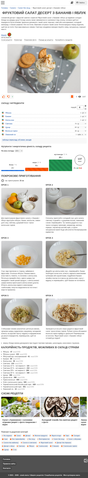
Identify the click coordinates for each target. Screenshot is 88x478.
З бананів (55, 446)
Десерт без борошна (64, 442)
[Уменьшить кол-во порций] (85, 109)
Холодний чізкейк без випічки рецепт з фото (59, 421)
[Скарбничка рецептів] (72, 2)
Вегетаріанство (44, 439)
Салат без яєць (59, 439)
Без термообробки (18, 439)
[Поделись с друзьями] (86, 460)
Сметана (22, 446)
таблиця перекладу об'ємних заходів (16, 140)
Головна (6, 459)
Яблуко (31, 446)
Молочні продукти (41, 435)
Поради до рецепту (46, 40)
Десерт (27, 435)
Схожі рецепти (6, 40)
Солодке (77, 435)
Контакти (7, 468)
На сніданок (8, 435)
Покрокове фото (30, 40)
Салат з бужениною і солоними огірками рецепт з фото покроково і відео (19, 422)
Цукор (6, 450)
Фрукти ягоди (56, 435)
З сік (14, 450)
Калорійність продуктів (63, 40)
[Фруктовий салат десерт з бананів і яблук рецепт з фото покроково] (44, 68)
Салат (18, 435)
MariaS (4, 35)
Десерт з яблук (9, 446)
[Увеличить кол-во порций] (85, 105)
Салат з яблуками (74, 439)
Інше (5, 439)
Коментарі (18, 40)
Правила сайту (9, 464)
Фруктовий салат (47, 442)
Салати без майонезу (11, 442)
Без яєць (32, 439)
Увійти (82, 3)
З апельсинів (43, 446)
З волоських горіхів (70, 446)
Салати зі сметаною (30, 442)
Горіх (67, 435)
